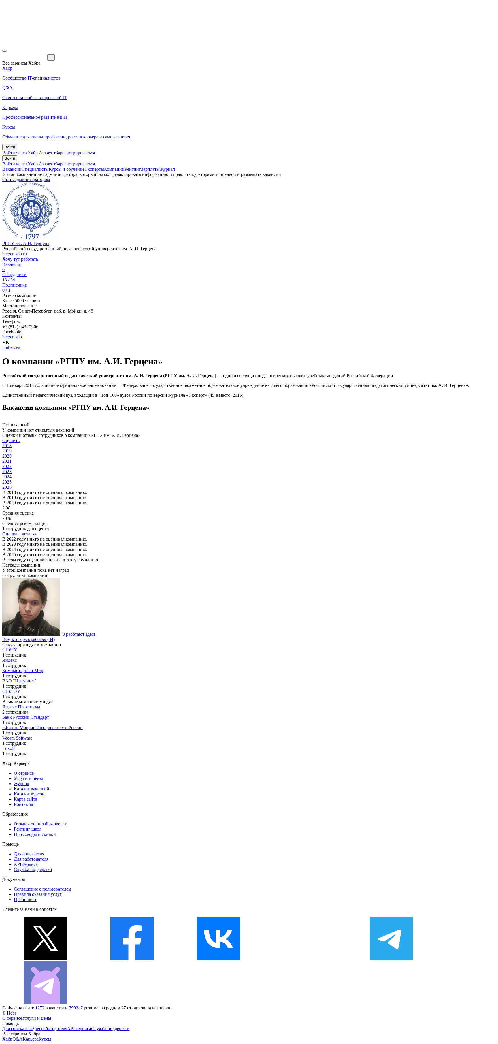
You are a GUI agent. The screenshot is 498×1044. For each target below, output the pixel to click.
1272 (39, 1007)
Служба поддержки (33, 869)
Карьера (31, 1039)
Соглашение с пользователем (42, 889)
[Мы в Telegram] (391, 958)
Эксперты (94, 169)
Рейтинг (132, 169)
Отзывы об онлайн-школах (40, 823)
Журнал (167, 169)
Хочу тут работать (20, 259)
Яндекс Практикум (21, 706)
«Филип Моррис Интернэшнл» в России (42, 727)
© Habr (9, 1013)
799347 (76, 1007)
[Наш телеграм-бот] (45, 1002)
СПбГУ (9, 649)
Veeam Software (17, 737)
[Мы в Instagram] (305, 958)
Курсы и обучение (66, 169)
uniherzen (11, 347)
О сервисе (24, 773)
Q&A (17, 1039)
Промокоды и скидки (35, 834)
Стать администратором (26, 179)
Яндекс (9, 660)
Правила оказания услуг (38, 894)
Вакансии (12, 169)
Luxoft (8, 748)
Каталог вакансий (31, 788)
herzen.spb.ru (14, 253)
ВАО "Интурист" (19, 680)
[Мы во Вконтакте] (218, 958)
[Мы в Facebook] (132, 958)
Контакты (23, 804)
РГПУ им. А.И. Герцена (25, 243)
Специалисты (35, 169)
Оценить (11, 440)
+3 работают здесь (78, 634)
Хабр (7, 1039)
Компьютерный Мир (22, 670)
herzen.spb (12, 336)
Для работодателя (31, 859)
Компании (114, 169)
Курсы (45, 1039)
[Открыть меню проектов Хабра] (4, 51)
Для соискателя (29, 853)
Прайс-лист (25, 899)
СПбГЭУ (11, 691)
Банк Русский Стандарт (25, 717)
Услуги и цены (28, 778)
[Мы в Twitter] (45, 958)
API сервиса (26, 864)
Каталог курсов (29, 793)
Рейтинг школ (28, 829)
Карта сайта (25, 799)
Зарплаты (150, 169)
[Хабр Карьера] (24, 57)
